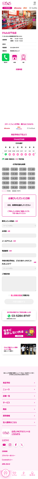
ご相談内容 (6, 274)
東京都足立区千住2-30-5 (15, 36)
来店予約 (6, 383)
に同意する (20, 295)
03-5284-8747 (21, 316)
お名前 (6, 231)
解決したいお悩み (10, 221)
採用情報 (6, 416)
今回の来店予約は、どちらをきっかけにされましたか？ (19, 262)
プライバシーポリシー (8, 455)
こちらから (16, 434)
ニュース (6, 389)
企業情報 (4, 451)
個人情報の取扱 (16, 295)
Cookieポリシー (7, 459)
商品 (4, 409)
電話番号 (7, 251)
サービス (6, 402)
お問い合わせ (6, 464)
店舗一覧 (6, 396)
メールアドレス (9, 241)
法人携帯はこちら (10, 422)
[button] (34, 20)
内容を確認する (19, 301)
